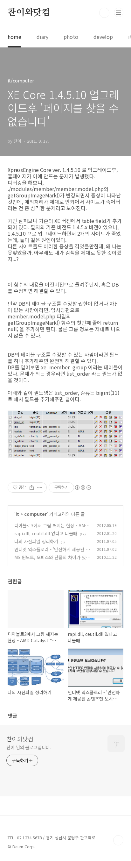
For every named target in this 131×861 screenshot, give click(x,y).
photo (71, 36)
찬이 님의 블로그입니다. (28, 747)
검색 (104, 13)
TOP (118, 840)
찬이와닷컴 (29, 12)
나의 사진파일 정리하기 (36, 541)
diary (42, 36)
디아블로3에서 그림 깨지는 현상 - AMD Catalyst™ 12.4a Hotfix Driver (51, 528)
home (14, 36)
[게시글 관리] (40, 487)
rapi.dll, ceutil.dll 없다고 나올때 (45, 533)
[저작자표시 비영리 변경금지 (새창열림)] (82, 487)
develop (103, 36)
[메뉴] (118, 12)
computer (35, 514)
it (17, 514)
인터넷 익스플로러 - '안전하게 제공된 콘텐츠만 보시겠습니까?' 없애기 (52, 552)
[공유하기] (32, 487)
